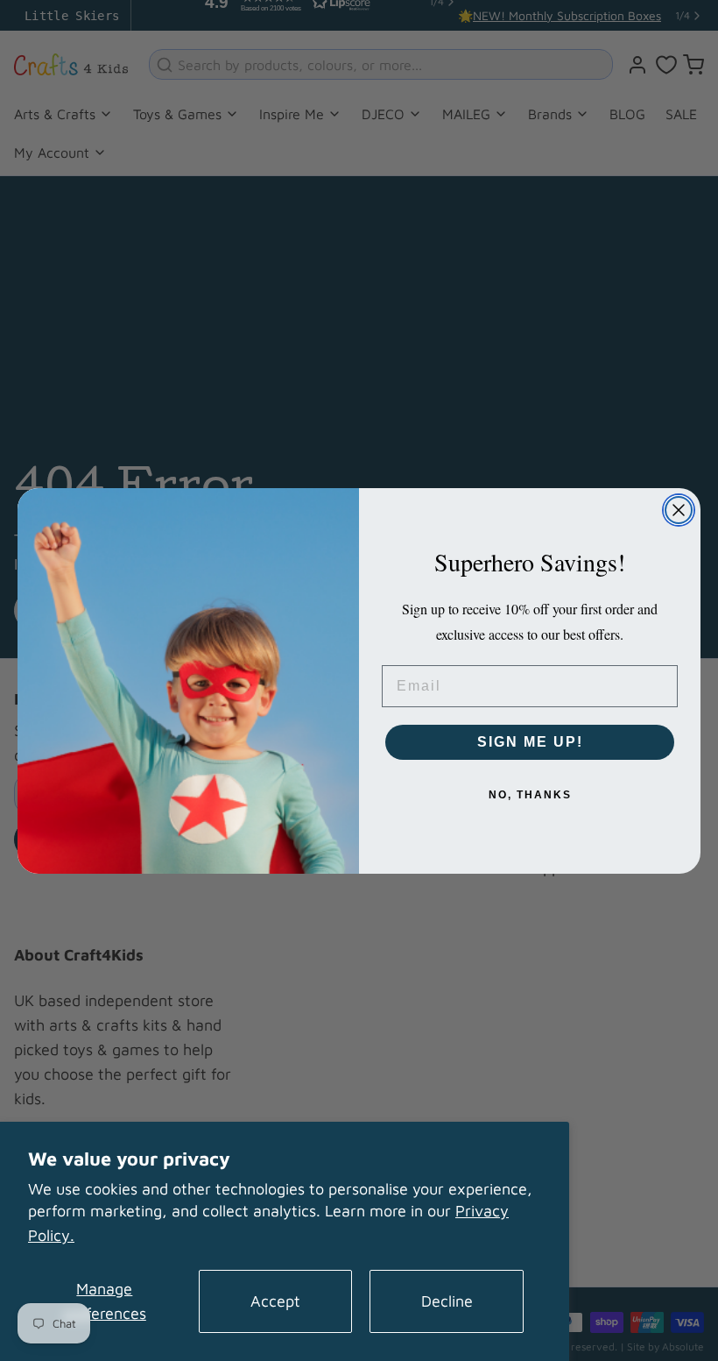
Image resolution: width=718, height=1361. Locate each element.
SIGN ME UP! (530, 741)
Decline (447, 1301)
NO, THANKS (530, 795)
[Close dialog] (678, 510)
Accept (275, 1301)
